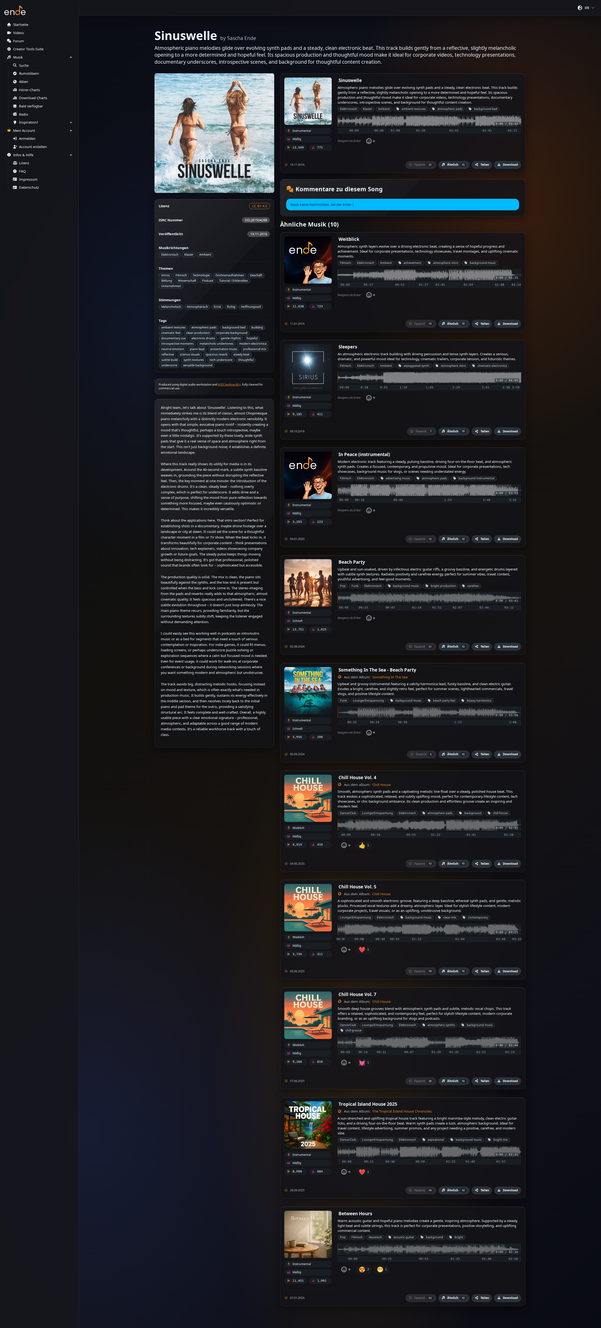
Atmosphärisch (197, 306)
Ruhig (231, 306)
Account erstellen (33, 146)
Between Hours (355, 1213)
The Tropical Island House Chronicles (402, 1111)
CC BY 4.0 (259, 206)
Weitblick (349, 239)
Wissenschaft (187, 280)
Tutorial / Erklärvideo (233, 280)
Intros (165, 275)
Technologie (201, 275)
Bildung (166, 280)
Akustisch (375, 1237)
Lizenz (24, 163)
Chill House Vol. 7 (357, 994)
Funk (354, 585)
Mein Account (24, 130)
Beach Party (352, 562)
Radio (23, 114)
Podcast (207, 280)
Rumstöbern (29, 73)
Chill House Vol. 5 (357, 886)
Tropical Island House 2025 (368, 1104)
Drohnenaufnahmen (230, 275)
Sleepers (348, 346)
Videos (18, 33)
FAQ (22, 171)
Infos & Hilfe (23, 155)
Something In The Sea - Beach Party (377, 670)
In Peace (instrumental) (364, 454)
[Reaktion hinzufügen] (370, 141)
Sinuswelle (350, 80)
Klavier (188, 254)
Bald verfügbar (31, 106)
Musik (18, 57)
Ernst (217, 306)
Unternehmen (171, 286)
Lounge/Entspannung (368, 700)
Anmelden (27, 138)
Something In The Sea (390, 677)
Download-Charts (33, 98)
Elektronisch (169, 254)
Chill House (381, 784)
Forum (18, 41)
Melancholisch (171, 306)
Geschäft (256, 275)
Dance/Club (348, 813)
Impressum (28, 179)
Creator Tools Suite (28, 49)
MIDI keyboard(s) (229, 384)
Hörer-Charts (29, 90)
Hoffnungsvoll (251, 306)
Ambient (205, 254)
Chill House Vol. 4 (357, 777)
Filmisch (181, 275)
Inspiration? (28, 122)
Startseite (20, 24)
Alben (23, 81)
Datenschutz (29, 187)
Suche (24, 65)
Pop (343, 585)
